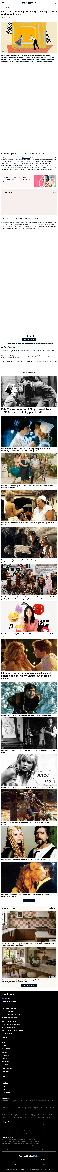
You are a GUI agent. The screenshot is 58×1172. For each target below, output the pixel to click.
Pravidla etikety (5, 1100)
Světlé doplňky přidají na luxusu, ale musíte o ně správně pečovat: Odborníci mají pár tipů (20, 1143)
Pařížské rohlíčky (25, 1115)
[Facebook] (3, 998)
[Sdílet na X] (27, 336)
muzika (39, 343)
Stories (4, 1058)
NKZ (15, 1162)
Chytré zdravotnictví (49, 1107)
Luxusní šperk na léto (36, 1108)
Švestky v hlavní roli (18, 1114)
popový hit (28, 222)
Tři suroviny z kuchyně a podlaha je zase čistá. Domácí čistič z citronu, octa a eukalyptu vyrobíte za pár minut (25, 1132)
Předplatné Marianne (9, 1002)
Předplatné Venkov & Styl (10, 1008)
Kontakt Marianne (8, 1011)
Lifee (3, 1089)
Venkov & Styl (6, 1071)
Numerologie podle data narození (44, 1100)
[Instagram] (6, 998)
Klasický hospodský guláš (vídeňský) (13, 1117)
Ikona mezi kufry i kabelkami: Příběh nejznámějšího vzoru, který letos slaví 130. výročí (19, 1128)
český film (47, 226)
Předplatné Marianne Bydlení (12, 1005)
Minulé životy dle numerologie (17, 1107)
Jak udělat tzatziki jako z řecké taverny (38, 1115)
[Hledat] (54, 2)
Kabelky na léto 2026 (18, 1108)
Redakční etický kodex (9, 1021)
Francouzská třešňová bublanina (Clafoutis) (32, 1114)
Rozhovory (5, 1055)
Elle (3, 1080)
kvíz (7, 343)
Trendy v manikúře (6, 1107)
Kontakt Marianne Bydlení (11, 1014)
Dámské (43, 1161)
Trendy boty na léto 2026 (7, 1108)
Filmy (24, 343)
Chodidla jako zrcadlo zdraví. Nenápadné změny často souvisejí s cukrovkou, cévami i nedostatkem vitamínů (24, 1126)
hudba (18, 343)
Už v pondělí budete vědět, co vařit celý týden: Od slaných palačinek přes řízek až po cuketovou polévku (23, 1147)
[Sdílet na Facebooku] (24, 336)
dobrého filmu (26, 158)
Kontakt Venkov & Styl (9, 1018)
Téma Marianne (7, 1068)
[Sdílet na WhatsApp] (33, 336)
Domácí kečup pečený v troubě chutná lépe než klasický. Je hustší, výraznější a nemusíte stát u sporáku (23, 1149)
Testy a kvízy (20, 1100)
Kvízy (12, 343)
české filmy (31, 343)
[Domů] (29, 2)
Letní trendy (10, 1101)
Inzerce (4, 1037)
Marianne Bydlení (28, 985)
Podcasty (5, 1065)
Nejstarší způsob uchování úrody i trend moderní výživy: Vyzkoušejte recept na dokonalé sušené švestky (23, 1130)
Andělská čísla (28, 1100)
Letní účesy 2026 (27, 1108)
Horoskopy (5, 1062)
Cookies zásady (7, 1034)
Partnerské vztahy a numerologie (31, 1107)
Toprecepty (6, 1093)
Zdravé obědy (17, 1101)
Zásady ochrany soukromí (11, 1024)
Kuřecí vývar (9, 1115)
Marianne (43, 1159)
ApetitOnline (6, 1077)
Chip (3, 1086)
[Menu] (3, 2)
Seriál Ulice (41, 1107)
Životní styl (6, 1049)
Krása (4, 1045)
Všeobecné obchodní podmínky (12, 1030)
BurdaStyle (43, 1162)
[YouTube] (9, 998)
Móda (3, 1042)
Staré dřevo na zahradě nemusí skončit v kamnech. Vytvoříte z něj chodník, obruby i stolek (20, 1141)
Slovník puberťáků (13, 1100)
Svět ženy (5, 1083)
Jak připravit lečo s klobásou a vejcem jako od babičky (33, 1117)
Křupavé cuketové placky (7, 1114)
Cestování (34, 1100)
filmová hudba (47, 343)
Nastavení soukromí (8, 1027)
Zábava (7, 7)
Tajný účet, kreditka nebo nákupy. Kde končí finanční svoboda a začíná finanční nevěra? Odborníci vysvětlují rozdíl (25, 1124)
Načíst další (29, 900)
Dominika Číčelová (6, 17)
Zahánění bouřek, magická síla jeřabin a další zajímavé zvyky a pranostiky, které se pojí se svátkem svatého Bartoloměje (27, 1133)
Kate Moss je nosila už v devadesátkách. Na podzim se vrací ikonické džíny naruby (19, 1139)
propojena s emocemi (31, 167)
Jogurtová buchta (16, 1115)
